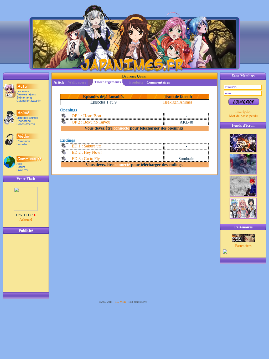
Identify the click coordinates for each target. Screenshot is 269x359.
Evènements (25, 97)
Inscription (243, 111)
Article (59, 82)
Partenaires (243, 246)
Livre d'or (22, 170)
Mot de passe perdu (243, 116)
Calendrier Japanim (29, 100)
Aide (19, 163)
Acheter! (25, 220)
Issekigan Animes (177, 102)
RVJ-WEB (120, 301)
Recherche (24, 120)
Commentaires (158, 82)
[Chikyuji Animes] (243, 241)
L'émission (23, 141)
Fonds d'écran (26, 124)
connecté (121, 128)
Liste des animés (27, 117)
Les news (23, 91)
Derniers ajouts (26, 94)
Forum (21, 166)
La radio (22, 144)
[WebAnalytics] (159, 301)
